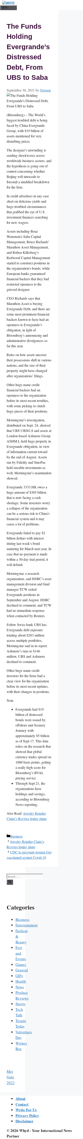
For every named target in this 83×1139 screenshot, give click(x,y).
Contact (22, 1104)
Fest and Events (20, 953)
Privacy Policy (27, 1115)
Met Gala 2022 (11, 1077)
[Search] (10, 882)
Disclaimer (24, 1121)
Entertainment (26, 925)
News (19, 987)
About (20, 1098)
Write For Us (26, 1110)
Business (16, 836)
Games (20, 964)
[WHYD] (8, 3)
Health (20, 981)
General (21, 970)
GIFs (19, 975)
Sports (20, 1003)
